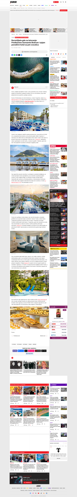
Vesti (17, 34)
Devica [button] (63, 445)
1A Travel (14, 344)
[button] (12, 55)
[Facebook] (51, 54)
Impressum (30, 490)
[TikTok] (61, 54)
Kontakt (26, 490)
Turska (30, 344)
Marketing (22, 490)
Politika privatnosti (46, 490)
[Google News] (65, 54)
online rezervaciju (41, 299)
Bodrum (18, 225)
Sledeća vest (42, 335)
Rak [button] (58, 445)
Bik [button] (53, 445)
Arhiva (41, 490)
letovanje (25, 344)
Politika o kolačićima (36, 490)
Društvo (20, 34)
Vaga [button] (66, 445)
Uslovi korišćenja (53, 490)
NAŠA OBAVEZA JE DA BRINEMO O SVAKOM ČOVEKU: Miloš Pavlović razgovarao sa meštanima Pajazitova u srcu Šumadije (54, 10)
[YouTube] (58, 54)
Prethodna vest (17, 335)
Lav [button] (60, 445)
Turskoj (37, 139)
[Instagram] (53, 54)
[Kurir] (13, 2)
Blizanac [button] (55, 445)
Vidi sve (58, 245)
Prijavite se (28, 482)
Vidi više (58, 458)
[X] (56, 54)
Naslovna (13, 34)
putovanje (19, 344)
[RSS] (63, 54)
